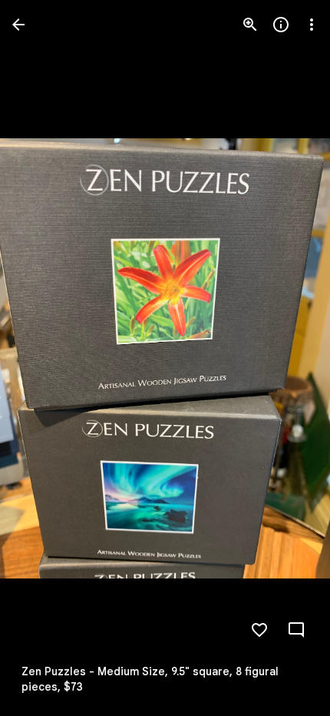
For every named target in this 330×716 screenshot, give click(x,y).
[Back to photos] (18, 24)
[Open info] (281, 24)
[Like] (259, 630)
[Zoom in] (250, 24)
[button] (42, 358)
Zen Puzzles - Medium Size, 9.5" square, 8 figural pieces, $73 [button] (150, 679)
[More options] (311, 24)
